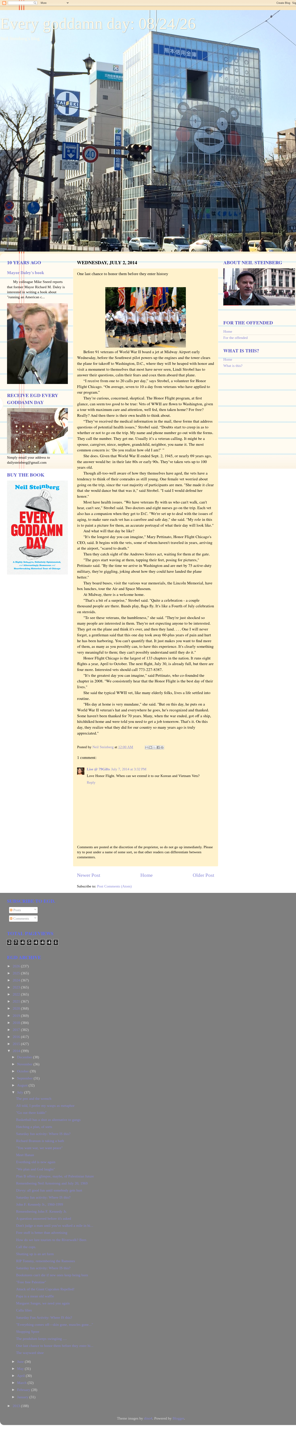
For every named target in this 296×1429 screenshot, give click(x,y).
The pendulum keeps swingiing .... (41, 1339)
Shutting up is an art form (35, 1254)
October (23, 1071)
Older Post (203, 875)
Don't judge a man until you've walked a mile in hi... (54, 1226)
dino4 (148, 1418)
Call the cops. (26, 1247)
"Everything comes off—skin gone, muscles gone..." (54, 1325)
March (22, 1383)
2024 (17, 980)
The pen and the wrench (33, 1099)
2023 (17, 987)
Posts (16, 910)
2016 (17, 1037)
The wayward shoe (30, 1353)
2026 (17, 966)
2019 (17, 1016)
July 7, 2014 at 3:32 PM (128, 769)
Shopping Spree (27, 1332)
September (25, 1078)
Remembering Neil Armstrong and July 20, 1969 (52, 1183)
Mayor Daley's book (25, 272)
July (20, 1092)
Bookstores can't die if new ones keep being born (52, 1275)
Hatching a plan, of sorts (34, 1127)
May (21, 1369)
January (23, 1397)
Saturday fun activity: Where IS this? (43, 1134)
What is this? (232, 366)
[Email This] (147, 747)
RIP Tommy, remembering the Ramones (45, 1261)
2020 (17, 1008)
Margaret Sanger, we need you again (43, 1303)
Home (146, 875)
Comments (20, 918)
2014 (17, 1051)
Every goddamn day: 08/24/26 (98, 23)
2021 (17, 1001)
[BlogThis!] (151, 747)
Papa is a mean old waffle (35, 1296)
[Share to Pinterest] (162, 747)
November (25, 1064)
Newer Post (88, 875)
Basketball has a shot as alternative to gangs (48, 1120)
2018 (17, 1023)
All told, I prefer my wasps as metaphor (45, 1106)
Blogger (178, 1418)
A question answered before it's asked (43, 1218)
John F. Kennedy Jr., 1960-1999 (39, 1204)
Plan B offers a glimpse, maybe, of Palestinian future (55, 1176)
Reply (91, 782)
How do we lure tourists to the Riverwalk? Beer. (51, 1240)
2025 (17, 973)
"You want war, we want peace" (39, 1148)
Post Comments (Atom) (114, 886)
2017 (17, 1030)
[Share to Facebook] (158, 747)
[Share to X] (154, 747)
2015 (17, 1044)
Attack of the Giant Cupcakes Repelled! (45, 1289)
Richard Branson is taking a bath (40, 1141)
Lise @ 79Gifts (98, 769)
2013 (17, 1406)
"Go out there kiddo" (31, 1113)
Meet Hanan (25, 1155)
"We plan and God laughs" (35, 1169)
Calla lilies (24, 1310)
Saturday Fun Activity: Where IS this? (44, 1318)
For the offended (235, 338)
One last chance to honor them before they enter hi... (54, 1346)
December (25, 1057)
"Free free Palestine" (31, 1282)
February (24, 1390)
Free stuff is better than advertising (41, 1233)
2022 (17, 994)
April (21, 1376)
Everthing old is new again (35, 1162)
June (21, 1362)
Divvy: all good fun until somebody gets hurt (49, 1190)
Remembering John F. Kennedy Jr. (41, 1211)
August (23, 1085)
